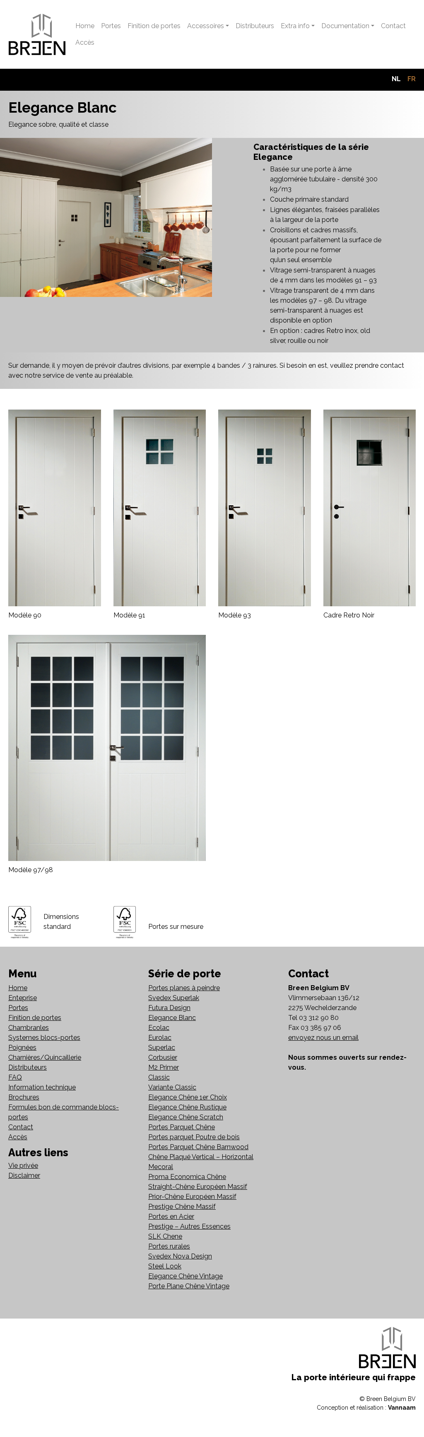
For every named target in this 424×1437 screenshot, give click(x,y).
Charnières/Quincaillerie (44, 1057)
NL (396, 79)
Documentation (345, 26)
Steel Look (164, 1266)
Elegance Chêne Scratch (185, 1117)
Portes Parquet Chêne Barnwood (198, 1147)
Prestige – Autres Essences (189, 1226)
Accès (84, 42)
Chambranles (28, 1028)
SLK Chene (165, 1236)
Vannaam (402, 1407)
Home (84, 26)
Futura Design (169, 1008)
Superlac (161, 1047)
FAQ (15, 1077)
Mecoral (160, 1167)
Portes (111, 26)
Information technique (42, 1087)
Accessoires (205, 26)
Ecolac (158, 1028)
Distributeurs (255, 26)
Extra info (295, 26)
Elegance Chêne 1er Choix (187, 1097)
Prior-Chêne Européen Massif (192, 1197)
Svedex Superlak (173, 998)
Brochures (23, 1097)
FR (411, 79)
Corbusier (162, 1057)
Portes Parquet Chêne (181, 1127)
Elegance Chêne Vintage (185, 1276)
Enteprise (22, 998)
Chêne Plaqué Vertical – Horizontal (200, 1157)
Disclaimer (24, 1175)
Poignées (22, 1047)
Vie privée (23, 1165)
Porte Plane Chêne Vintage (188, 1286)
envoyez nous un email (323, 1038)
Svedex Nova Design (180, 1256)
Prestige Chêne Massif (182, 1206)
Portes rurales (169, 1246)
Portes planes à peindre (184, 988)
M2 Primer (163, 1067)
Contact (393, 26)
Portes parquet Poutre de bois (194, 1137)
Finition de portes (154, 26)
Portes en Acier (171, 1216)
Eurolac (159, 1038)
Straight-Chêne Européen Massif (197, 1187)
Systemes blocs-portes (44, 1038)
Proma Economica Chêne (187, 1177)
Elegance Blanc (172, 1018)
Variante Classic (172, 1087)
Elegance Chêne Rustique (187, 1107)
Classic (159, 1077)
